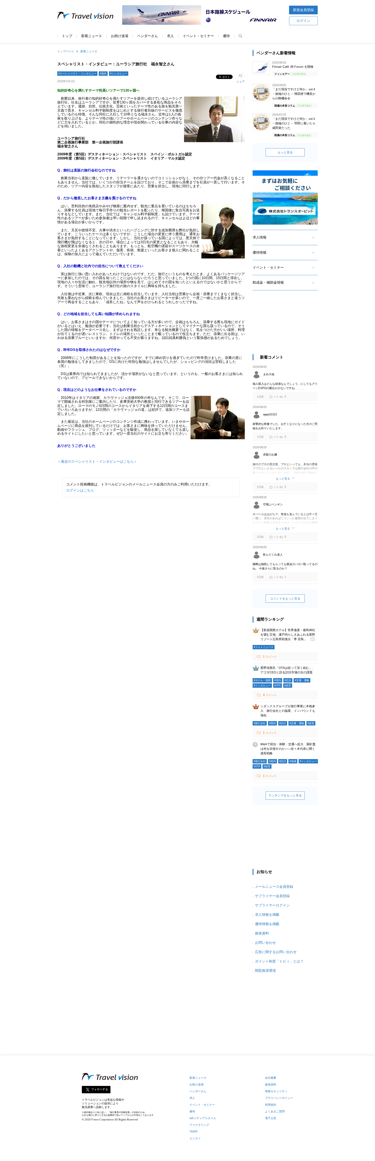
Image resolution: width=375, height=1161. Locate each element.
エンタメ (195, 1138)
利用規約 (270, 1104)
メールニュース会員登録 (274, 886)
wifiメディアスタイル (202, 1118)
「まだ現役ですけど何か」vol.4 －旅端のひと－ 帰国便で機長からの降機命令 (294, 93)
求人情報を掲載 (267, 914)
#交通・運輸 (302, 680)
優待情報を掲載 (267, 924)
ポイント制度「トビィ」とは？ (279, 961)
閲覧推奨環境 (265, 970)
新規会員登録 (303, 10)
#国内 (277, 680)
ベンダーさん (147, 36)
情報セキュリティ (276, 1091)
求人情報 (259, 237)
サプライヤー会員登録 (272, 896)
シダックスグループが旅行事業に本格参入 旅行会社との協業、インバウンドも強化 (287, 710)
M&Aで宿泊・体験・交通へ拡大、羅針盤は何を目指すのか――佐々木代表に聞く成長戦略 (288, 748)
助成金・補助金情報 (268, 282)
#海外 (103, 73)
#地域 (292, 761)
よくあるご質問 (275, 1111)
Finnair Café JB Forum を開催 (292, 66)
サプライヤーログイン (272, 905)
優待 (226, 36)
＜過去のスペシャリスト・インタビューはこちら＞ (97, 461)
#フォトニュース (263, 647)
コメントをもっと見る (285, 598)
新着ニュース (91, 36)
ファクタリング (199, 1124)
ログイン (303, 21)
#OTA (277, 685)
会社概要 (270, 1077)
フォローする (99, 1089)
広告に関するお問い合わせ (276, 952)
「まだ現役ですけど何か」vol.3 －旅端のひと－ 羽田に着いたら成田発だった (294, 123)
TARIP (193, 1131)
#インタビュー (118, 73)
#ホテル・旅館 (262, 680)
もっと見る (285, 152)
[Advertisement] (285, 326)
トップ (67, 36)
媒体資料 (262, 933)
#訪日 (288, 680)
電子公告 (270, 1118)
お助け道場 (119, 36)
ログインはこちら (80, 490)
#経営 (287, 685)
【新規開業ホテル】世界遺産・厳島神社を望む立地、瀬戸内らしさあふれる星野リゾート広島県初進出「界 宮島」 (287, 634)
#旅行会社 (260, 723)
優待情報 (259, 252)
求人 (170, 36)
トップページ (65, 51)
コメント (270, 656)
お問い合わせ (265, 942)
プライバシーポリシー (279, 1098)
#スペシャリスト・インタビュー (77, 73)
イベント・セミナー (198, 36)
